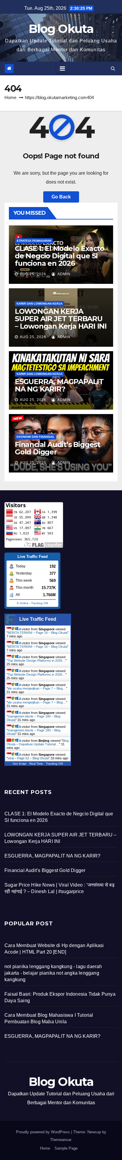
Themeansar (60, 1139)
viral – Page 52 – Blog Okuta (28, 758)
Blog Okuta (61, 28)
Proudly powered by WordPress (43, 1132)
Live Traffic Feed (37, 619)
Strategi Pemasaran (34, 240)
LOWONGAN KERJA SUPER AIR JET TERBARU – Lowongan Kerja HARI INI (61, 318)
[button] (113, 68)
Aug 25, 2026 (33, 274)
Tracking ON (39, 603)
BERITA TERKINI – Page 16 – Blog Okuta (37, 632)
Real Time (36, 763)
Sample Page (66, 1148)
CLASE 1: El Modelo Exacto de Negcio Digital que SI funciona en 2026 (59, 256)
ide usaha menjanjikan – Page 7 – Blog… (37, 688)
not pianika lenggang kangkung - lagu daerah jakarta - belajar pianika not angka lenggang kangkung (53, 973)
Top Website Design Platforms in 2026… (36, 660)
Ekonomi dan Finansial (35, 436)
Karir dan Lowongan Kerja (39, 303)
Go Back (61, 196)
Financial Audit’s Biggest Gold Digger (57, 448)
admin (63, 274)
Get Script (19, 763)
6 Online (22, 603)
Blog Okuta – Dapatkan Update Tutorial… (38, 742)
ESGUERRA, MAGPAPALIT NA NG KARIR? (59, 385)
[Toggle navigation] (62, 68)
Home (10, 97)
